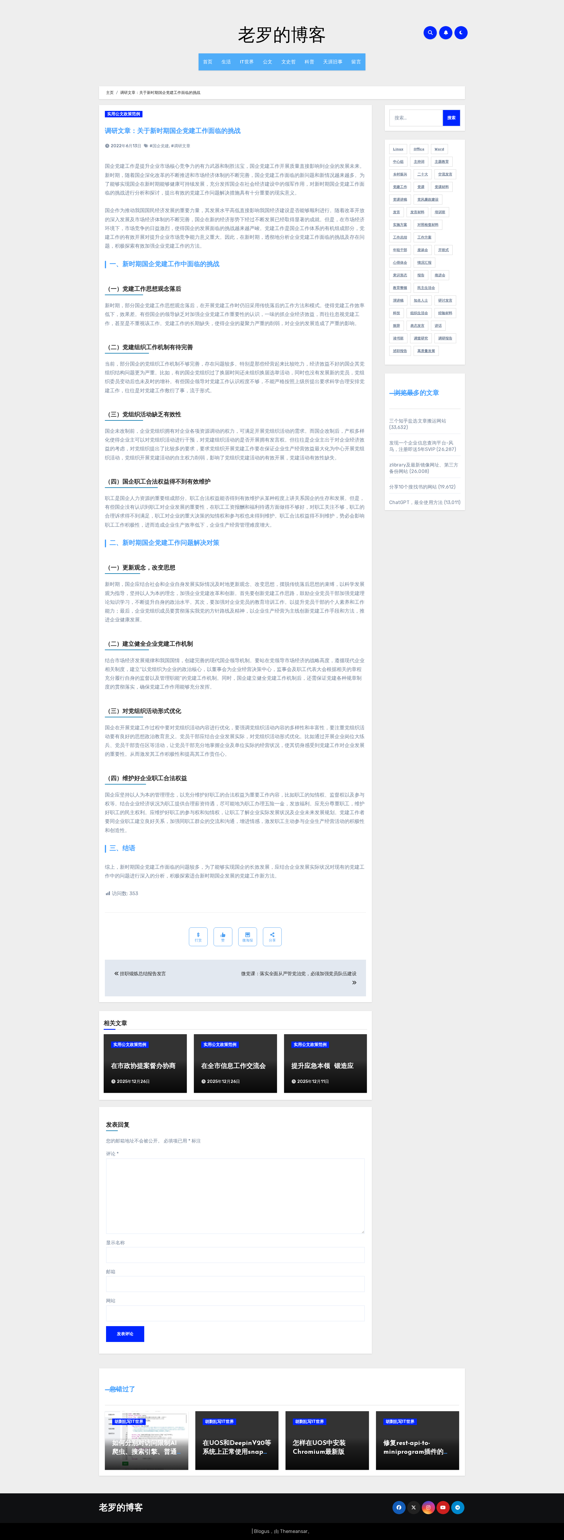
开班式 (443, 250)
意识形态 (400, 275)
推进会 (440, 275)
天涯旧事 (333, 61)
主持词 (419, 162)
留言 (356, 61)
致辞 (396, 326)
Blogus (261, 1531)
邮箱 (110, 1271)
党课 (420, 187)
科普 (309, 61)
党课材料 (442, 187)
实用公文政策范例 (123, 113)
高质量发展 (426, 351)
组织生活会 (419, 313)
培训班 (440, 212)
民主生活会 (426, 288)
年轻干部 (400, 250)
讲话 (438, 326)
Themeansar (294, 1531)
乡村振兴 (400, 174)
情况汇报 (424, 263)
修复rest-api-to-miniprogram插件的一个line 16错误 (416, 1452)
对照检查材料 (428, 225)
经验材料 (445, 313)
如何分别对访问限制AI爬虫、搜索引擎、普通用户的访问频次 (144, 1452)
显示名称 (115, 1242)
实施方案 (400, 225)
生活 (226, 61)
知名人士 (421, 300)
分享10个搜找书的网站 (413, 487)
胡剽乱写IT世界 (129, 1421)
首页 (208, 61)
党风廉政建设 (428, 199)
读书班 (398, 338)
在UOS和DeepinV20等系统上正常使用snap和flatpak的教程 (237, 1452)
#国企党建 (159, 145)
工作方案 (424, 237)
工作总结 (400, 237)
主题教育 (442, 162)
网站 (110, 1301)
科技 (396, 313)
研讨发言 (445, 300)
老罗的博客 (282, 34)
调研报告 (445, 338)
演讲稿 (398, 300)
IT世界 (247, 61)
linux (398, 149)
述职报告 (400, 351)
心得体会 (400, 263)
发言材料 (417, 212)
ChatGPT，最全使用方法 (416, 502)
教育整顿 (400, 288)
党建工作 (400, 187)
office (419, 149)
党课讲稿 (400, 199)
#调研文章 (180, 145)
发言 (396, 212)
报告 (420, 275)
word (439, 149)
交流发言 (445, 174)
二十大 (422, 174)
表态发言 (417, 326)
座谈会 (422, 250)
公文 (268, 61)
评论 (112, 1154)
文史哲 (288, 61)
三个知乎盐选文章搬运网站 (417, 421)
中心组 (398, 162)
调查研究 (421, 338)
